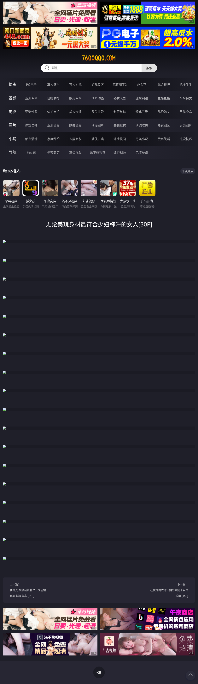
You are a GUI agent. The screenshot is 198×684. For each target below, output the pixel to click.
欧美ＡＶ (75, 98)
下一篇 (169, 590)
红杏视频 (120, 152)
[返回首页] (190, 675)
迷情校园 (120, 139)
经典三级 (142, 112)
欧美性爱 (97, 112)
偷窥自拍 (31, 125)
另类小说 (142, 139)
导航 (12, 152)
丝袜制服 (142, 98)
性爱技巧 (186, 139)
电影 (12, 111)
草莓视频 (75, 152)
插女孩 (31, 152)
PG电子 (31, 84)
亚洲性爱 (31, 112)
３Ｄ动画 (97, 98)
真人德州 (53, 84)
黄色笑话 (164, 139)
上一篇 (28, 590)
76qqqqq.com (99, 58)
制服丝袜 (120, 112)
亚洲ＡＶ (31, 98)
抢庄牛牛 (186, 84)
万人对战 (75, 84)
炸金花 (141, 84)
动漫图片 (97, 125)
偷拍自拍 (53, 112)
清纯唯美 (142, 125)
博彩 (12, 84)
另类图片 (186, 125)
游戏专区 (97, 84)
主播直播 (164, 98)
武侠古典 (97, 139)
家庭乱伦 (53, 139)
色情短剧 (142, 152)
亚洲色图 (53, 125)
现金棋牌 (164, 84)
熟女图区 (164, 125)
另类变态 (186, 112)
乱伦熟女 (164, 112)
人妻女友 (75, 139)
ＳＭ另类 (186, 98)
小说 (12, 138)
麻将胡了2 (120, 84)
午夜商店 (53, 152)
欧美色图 (75, 125)
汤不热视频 (97, 152)
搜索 (149, 68)
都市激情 (31, 139)
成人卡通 (75, 112)
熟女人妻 (120, 98)
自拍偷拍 (53, 98)
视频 (12, 98)
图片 (12, 125)
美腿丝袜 (120, 125)
